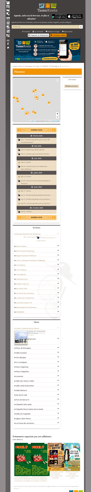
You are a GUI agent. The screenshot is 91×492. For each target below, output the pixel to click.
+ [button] (57, 113)
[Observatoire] (8, 28)
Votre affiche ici (18, 440)
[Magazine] (8, 32)
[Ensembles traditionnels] (8, 13)
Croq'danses (21, 274)
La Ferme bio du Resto (25, 293)
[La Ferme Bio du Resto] (33, 92)
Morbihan (65, 66)
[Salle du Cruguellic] (17, 99)
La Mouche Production (25, 298)
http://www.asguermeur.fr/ (32, 237)
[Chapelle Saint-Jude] (18, 102)
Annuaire (29, 66)
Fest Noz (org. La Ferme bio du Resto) (37, 154)
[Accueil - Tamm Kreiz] (47, 7)
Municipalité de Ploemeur (26, 307)
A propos (16, 486)
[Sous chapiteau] (35, 90)
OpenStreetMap (55, 121)
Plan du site (23, 486)
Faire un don (68, 32)
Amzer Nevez (21, 246)
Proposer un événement (59, 486)
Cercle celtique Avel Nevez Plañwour (30, 260)
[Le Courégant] (22, 109)
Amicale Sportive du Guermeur (28, 234)
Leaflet (32, 121)
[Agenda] (8, 19)
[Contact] (8, 41)
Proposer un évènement (39, 35)
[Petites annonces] (8, 36)
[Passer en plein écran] (57, 80)
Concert (28, 162)
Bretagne (55, 66)
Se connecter (39, 32)
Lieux (37, 66)
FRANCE (45, 66)
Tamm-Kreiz (18, 66)
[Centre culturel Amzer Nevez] (43, 95)
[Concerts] (8, 7)
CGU (39, 486)
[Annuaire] (8, 23)
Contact (29, 486)
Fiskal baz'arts (22, 279)
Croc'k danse (21, 270)
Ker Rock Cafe (21, 288)
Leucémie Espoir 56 (24, 303)
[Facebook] (8, 45)
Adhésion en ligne (54, 32)
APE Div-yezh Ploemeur (25, 251)
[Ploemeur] (36, 98)
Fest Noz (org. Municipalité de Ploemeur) (38, 195)
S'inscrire (27, 32)
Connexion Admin (59, 35)
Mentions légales (46, 486)
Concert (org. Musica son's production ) (38, 203)
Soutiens (35, 486)
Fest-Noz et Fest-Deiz (48, 238)
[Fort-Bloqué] (14, 98)
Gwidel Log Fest (22, 284)
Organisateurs (41, 241)
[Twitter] (8, 49)
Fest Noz (29, 211)
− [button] (57, 117)
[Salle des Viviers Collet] (26, 114)
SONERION (20, 312)
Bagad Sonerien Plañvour (26, 255)
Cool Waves (20, 265)
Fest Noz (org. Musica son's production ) (38, 199)
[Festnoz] (8, 3)
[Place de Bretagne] (49, 103)
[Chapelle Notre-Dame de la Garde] (35, 113)
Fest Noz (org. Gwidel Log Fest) (34, 150)
